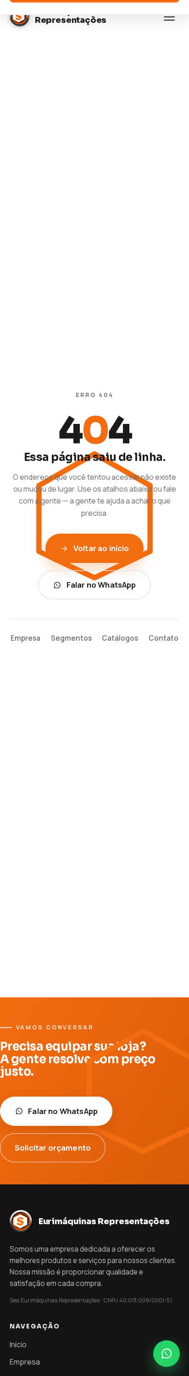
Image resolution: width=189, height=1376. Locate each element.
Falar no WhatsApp (101, 584)
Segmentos (71, 638)
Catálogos (120, 638)
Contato (163, 638)
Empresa (25, 638)
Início (18, 1344)
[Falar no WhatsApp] (166, 1353)
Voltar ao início (101, 548)
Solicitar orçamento (53, 1147)
